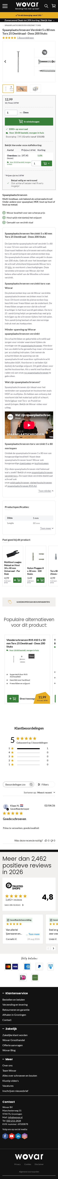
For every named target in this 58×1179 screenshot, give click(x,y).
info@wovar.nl (15, 1117)
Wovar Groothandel (13, 1040)
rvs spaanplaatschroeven (36, 372)
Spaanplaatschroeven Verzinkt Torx (23, 25)
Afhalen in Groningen (14, 1014)
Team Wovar (9, 1070)
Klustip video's (10, 1080)
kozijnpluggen (41, 463)
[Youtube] (12, 1136)
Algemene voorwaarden (29, 1171)
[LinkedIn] (18, 1136)
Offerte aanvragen (12, 1045)
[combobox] (39, 792)
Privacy (17, 1164)
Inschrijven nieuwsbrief (15, 1090)
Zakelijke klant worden (15, 1035)
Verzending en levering (15, 1004)
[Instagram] (25, 1136)
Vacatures (8, 1085)
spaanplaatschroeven (31, 345)
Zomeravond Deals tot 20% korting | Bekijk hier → (30, 20)
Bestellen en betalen (13, 999)
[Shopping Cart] (54, 6)
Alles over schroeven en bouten (19, 1075)
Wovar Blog (8, 1050)
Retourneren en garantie (15, 1009)
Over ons (7, 1065)
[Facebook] (5, 1136)
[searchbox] (15, 784)
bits (10, 267)
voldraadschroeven (19, 482)
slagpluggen (25, 463)
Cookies (27, 1164)
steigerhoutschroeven (41, 482)
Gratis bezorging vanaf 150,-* (30, 15)
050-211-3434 (13, 1120)
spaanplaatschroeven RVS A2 (22, 486)
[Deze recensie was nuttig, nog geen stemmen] (46, 840)
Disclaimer (39, 1164)
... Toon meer (33, 934)
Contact (6, 1019)
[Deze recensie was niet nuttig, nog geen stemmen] (52, 840)
